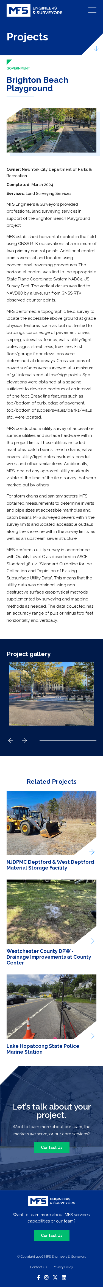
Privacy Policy (63, 1267)
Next (24, 740)
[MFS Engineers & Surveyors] (34, 10)
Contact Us (51, 1147)
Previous (11, 740)
